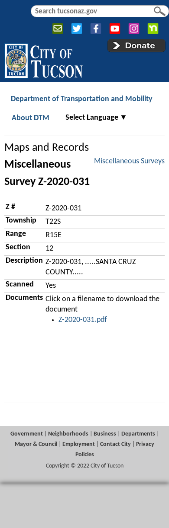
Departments (138, 434)
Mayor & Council (36, 444)
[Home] (43, 59)
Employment (78, 444)
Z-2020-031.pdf (82, 320)
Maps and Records (46, 148)
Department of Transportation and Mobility (82, 99)
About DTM (30, 118)
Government (26, 434)
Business (105, 434)
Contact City (115, 444)
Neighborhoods (68, 434)
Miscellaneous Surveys (129, 161)
